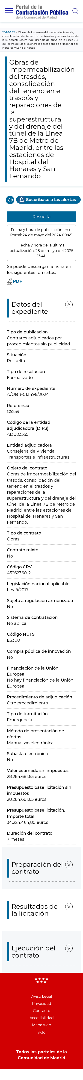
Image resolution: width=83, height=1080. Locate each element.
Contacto (41, 1011)
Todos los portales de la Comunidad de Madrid (41, 1054)
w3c (41, 1032)
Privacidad (41, 1003)
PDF (17, 281)
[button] (9, 10)
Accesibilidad (42, 1018)
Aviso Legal (41, 996)
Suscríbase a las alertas (51, 199)
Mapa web (41, 1025)
